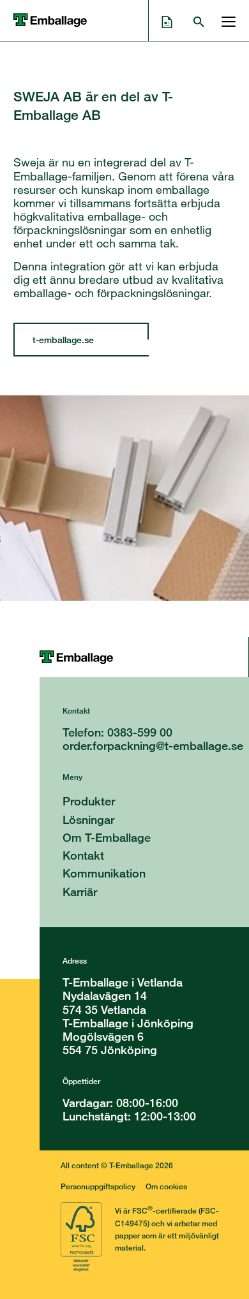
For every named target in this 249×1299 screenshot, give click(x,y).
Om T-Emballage (107, 837)
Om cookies (166, 1186)
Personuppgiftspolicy (98, 1186)
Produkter (89, 801)
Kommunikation (104, 873)
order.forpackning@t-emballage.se (153, 745)
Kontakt (83, 855)
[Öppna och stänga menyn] (225, 20)
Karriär (80, 891)
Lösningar (88, 819)
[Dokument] (167, 20)
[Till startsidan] (144, 657)
